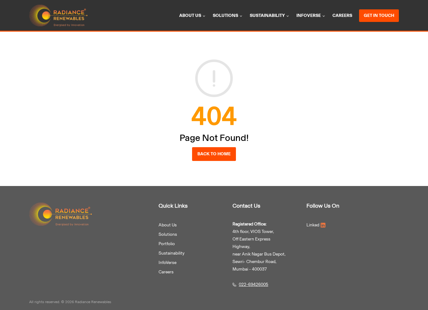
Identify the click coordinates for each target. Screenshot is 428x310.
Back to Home (214, 154)
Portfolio (167, 243)
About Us (168, 225)
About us (190, 15)
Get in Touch (379, 15)
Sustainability (267, 15)
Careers (342, 15)
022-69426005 (253, 284)
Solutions (225, 15)
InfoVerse (308, 15)
